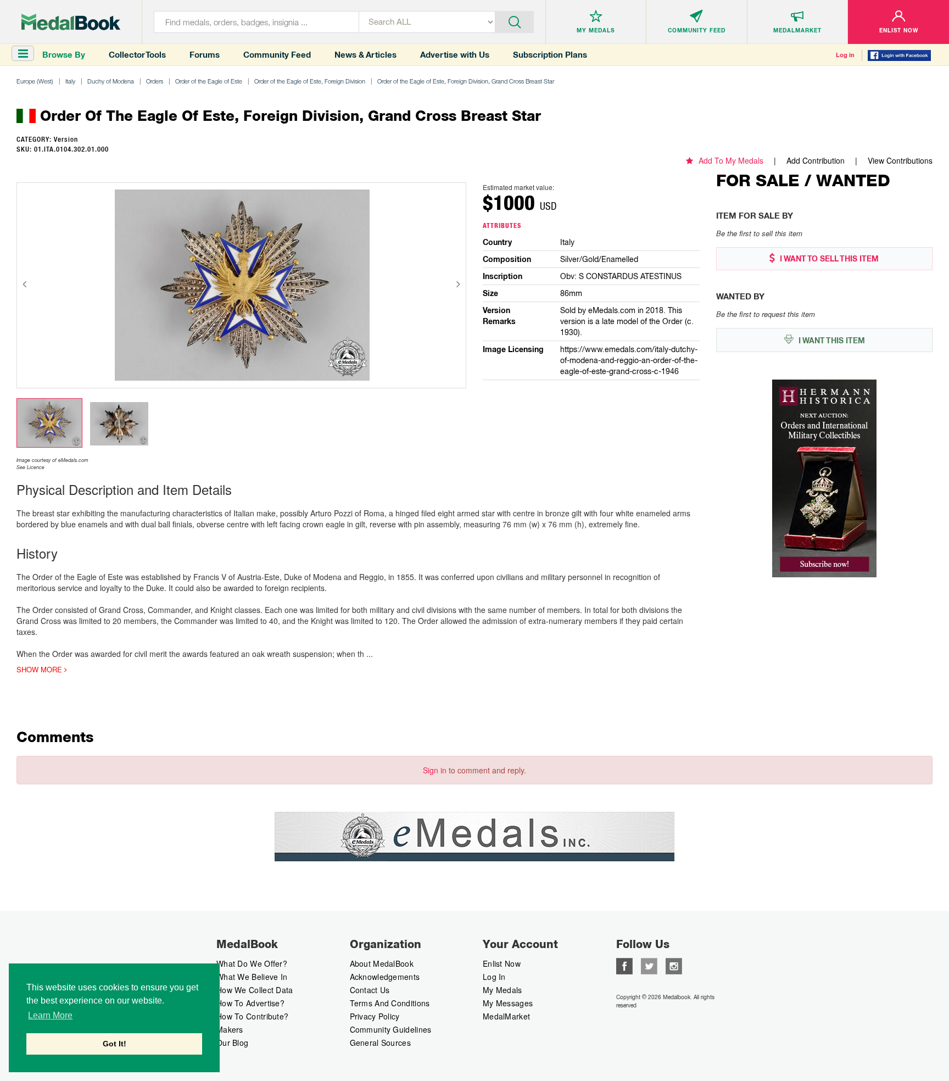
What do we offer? (251, 963)
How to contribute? (252, 1016)
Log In (494, 976)
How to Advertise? (250, 1003)
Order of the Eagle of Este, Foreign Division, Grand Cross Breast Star (465, 81)
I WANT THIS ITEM (830, 341)
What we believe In (251, 976)
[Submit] (514, 21)
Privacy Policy (375, 1016)
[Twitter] (649, 965)
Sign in (434, 770)
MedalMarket (506, 1016)
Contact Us (370, 989)
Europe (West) (34, 81)
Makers (229, 1029)
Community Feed (277, 54)
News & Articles (365, 54)
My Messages (508, 1003)
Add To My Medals (731, 160)
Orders (154, 81)
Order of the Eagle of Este (208, 81)
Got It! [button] (114, 1043)
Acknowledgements (385, 976)
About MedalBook (382, 963)
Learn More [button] (50, 1015)
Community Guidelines (391, 1029)
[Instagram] (674, 965)
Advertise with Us (454, 54)
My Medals (502, 989)
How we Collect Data (254, 989)
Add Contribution (815, 160)
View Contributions (900, 160)
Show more (40, 670)
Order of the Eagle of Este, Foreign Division (309, 81)
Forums (204, 54)
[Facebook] (624, 965)
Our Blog (232, 1042)
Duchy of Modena (110, 81)
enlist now (502, 963)
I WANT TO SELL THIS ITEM (828, 259)
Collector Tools (137, 54)
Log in (845, 55)
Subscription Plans (550, 54)
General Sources (380, 1042)
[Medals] (70, 22)
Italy (70, 81)
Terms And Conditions (390, 1003)
